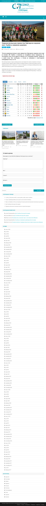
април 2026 (8, 238)
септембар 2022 (9, 334)
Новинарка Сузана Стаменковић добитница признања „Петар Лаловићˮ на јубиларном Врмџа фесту (37, 143)
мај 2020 (7, 396)
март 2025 (8, 267)
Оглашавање (27, 504)
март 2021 (8, 374)
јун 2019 (7, 420)
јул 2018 (7, 445)
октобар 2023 (8, 305)
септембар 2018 (9, 440)
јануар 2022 (8, 351)
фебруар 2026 (8, 242)
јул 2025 (7, 258)
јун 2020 (7, 394)
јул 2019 (7, 418)
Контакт (42, 504)
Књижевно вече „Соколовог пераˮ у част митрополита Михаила (24, 217)
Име (4, 170)
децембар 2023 (9, 300)
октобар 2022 (8, 331)
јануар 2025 (8, 271)
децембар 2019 (9, 407)
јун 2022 (7, 340)
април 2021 (8, 371)
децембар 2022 (9, 327)
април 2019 (8, 425)
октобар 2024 (8, 278)
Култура (7, 485)
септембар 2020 (9, 387)
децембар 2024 (9, 273)
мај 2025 (7, 262)
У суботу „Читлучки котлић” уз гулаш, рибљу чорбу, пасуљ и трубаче (19, 197)
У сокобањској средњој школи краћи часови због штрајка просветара (39, 124)
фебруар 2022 (8, 349)
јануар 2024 (8, 298)
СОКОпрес (23, 10)
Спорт (9, 47)
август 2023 (8, 309)
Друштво (4, 47)
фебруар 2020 (8, 403)
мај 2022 (7, 342)
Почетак (18, 504)
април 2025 (8, 265)
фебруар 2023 (8, 322)
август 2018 (8, 443)
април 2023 (8, 318)
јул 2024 (7, 285)
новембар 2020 (9, 383)
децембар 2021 (9, 354)
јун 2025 (7, 260)
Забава (7, 481)
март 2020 (8, 400)
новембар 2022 (9, 329)
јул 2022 (7, 338)
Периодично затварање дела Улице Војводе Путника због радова (22, 142)
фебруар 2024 (8, 296)
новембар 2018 (9, 436)
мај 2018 (7, 449)
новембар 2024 (9, 276)
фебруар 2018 (8, 456)
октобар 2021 (8, 358)
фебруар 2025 (8, 269)
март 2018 (8, 454)
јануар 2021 (8, 378)
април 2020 (8, 398)
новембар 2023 (9, 302)
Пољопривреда (9, 490)
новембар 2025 (9, 249)
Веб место (5, 180)
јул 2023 (7, 311)
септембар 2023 (9, 307)
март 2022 (8, 347)
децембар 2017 (9, 460)
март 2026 (8, 240)
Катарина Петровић (5, 148)
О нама (22, 504)
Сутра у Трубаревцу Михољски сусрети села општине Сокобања (18, 199)
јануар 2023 (8, 325)
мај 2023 (7, 316)
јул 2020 (7, 391)
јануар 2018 (8, 458)
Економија (8, 479)
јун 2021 (7, 367)
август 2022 (8, 336)
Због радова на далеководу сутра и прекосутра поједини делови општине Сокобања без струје (8, 143)
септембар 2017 (9, 465)
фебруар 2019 (8, 429)
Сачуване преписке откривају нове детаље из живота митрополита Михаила (27, 222)
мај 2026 (7, 236)
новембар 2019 (9, 409)
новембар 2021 (9, 356)
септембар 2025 (9, 253)
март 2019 (8, 427)
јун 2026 (7, 233)
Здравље (7, 483)
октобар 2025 (8, 251)
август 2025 (8, 256)
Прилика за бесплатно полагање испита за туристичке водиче (18, 206)
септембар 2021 (9, 360)
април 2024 (8, 291)
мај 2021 (7, 369)
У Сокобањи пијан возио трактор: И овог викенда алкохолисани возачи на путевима (8, 124)
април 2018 (8, 452)
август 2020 (8, 389)
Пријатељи (38, 504)
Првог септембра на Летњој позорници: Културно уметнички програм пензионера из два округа (25, 201)
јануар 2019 (8, 432)
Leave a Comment (20, 49)
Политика (7, 487)
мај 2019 (7, 423)
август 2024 (8, 282)
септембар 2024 (9, 280)
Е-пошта (5, 175)
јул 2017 (7, 467)
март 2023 (8, 320)
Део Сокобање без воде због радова (13, 204)
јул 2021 (7, 365)
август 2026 (8, 229)
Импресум (33, 504)
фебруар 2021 (8, 376)
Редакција (14, 49)
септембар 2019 (9, 414)
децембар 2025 (9, 247)
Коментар (5, 158)
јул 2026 (7, 231)
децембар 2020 (9, 380)
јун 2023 (7, 314)
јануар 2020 (8, 405)
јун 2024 (7, 287)
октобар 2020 (8, 385)
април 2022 (8, 345)
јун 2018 (7, 447)
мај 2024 (7, 289)
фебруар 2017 (8, 469)
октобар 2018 (8, 438)
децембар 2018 (9, 434)
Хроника (7, 496)
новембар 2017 (9, 463)
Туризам (7, 494)
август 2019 (8, 416)
